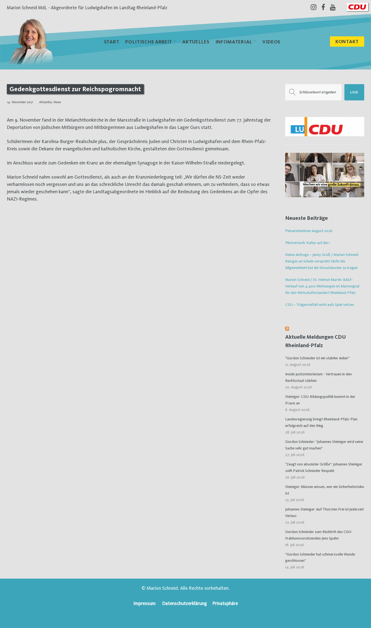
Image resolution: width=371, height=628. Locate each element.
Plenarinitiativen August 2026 (308, 231)
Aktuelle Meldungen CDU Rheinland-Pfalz (315, 341)
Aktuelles (195, 42)
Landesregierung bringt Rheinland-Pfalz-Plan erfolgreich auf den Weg (321, 422)
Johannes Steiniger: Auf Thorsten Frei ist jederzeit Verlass (324, 512)
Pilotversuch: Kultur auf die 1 (307, 242)
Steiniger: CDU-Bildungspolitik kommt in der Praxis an (320, 399)
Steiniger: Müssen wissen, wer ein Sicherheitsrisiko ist (324, 489)
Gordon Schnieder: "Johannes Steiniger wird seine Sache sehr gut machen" (324, 444)
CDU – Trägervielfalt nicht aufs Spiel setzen (319, 304)
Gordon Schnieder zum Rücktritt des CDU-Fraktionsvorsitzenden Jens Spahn (319, 534)
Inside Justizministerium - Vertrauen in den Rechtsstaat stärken (318, 377)
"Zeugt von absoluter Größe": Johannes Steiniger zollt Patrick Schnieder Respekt (323, 467)
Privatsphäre (225, 603)
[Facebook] (323, 7)
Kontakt (347, 41)
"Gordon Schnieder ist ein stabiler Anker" (317, 358)
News (57, 102)
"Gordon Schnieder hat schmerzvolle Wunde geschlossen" (320, 557)
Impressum (144, 603)
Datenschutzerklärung (184, 603)
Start (112, 42)
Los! (354, 92)
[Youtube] (333, 7)
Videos (271, 42)
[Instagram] (313, 7)
